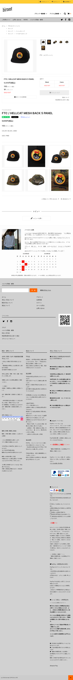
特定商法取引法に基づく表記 (10, 336)
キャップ (10, 28)
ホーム (3, 26)
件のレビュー (25, 117)
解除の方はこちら (45, 290)
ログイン (55, 1)
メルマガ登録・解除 (36, 19)
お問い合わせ (17, 19)
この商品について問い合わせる (49, 199)
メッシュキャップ (20, 31)
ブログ (4, 327)
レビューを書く (37, 218)
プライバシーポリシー (8, 338)
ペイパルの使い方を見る (56, 463)
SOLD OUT (55, 93)
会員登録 (67, 1)
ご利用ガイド (6, 19)
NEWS (26, 19)
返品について (65, 97)
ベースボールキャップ (21, 33)
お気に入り (9, 89)
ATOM (8, 333)
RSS (3, 333)
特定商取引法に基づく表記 (62, 100)
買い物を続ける (65, 199)
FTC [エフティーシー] (13, 26)
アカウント (44, 1)
